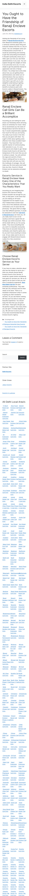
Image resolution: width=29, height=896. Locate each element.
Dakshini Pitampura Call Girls (5, 773)
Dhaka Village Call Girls (22, 818)
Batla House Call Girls (22, 600)
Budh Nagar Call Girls (22, 675)
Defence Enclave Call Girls (22, 791)
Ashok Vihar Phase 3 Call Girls (14, 506)
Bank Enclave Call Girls (22, 587)
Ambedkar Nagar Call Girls (22, 443)
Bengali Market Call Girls (14, 622)
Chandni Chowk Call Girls (6, 709)
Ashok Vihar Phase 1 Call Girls (22, 499)
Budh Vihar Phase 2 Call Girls (14, 682)
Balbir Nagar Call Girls (13, 580)
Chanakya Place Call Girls (13, 696)
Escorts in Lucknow (8, 393)
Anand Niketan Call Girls (14, 457)
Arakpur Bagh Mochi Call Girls (22, 479)
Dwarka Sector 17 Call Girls (5, 887)
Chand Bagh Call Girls (5, 702)
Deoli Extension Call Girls (22, 805)
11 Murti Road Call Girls (5, 408)
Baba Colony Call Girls (22, 539)
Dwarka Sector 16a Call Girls (13, 880)
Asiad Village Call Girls (6, 519)
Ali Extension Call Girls (5, 437)
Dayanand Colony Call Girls (22, 784)
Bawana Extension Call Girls (13, 607)
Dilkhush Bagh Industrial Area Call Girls (5, 842)
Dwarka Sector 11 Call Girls (5, 866)
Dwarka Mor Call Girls (5, 860)
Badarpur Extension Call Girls (13, 553)
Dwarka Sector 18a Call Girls (22, 887)
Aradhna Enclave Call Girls (14, 479)
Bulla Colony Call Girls (6, 689)
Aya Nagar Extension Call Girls (22, 526)
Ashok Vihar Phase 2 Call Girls (6, 506)
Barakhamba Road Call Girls (23, 593)
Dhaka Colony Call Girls (14, 818)
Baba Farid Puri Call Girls (6, 546)
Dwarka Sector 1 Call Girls (14, 860)
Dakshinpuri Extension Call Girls (23, 773)
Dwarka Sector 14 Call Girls (13, 873)
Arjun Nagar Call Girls (22, 486)
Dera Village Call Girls (14, 811)
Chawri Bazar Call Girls (13, 718)
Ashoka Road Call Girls (13, 513)
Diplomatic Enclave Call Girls (22, 840)
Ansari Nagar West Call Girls (6, 479)
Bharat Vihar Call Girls (5, 655)
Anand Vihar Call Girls (5, 463)
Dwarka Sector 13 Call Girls (5, 873)
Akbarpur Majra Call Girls (5, 430)
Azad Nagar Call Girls (5, 533)
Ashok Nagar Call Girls (5, 499)
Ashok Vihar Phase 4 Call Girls (22, 506)
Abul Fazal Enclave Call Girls (14, 408)
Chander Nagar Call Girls (13, 702)
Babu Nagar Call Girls (22, 546)
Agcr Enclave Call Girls (14, 423)
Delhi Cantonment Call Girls (23, 798)
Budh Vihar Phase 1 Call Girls (6, 682)
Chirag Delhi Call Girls (5, 735)
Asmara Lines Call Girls (13, 519)
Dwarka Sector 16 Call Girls (5, 880)
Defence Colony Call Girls (14, 791)
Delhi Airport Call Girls (14, 798)
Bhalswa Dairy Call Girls (5, 646)
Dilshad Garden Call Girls (14, 840)
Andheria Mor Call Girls (22, 463)
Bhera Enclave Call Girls (22, 655)
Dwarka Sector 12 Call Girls (13, 866)
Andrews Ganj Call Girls (5, 470)
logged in (14, 342)
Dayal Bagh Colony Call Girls (14, 784)
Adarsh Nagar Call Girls (22, 408)
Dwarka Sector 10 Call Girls (22, 860)
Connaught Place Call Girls (6, 757)
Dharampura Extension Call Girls (23, 825)
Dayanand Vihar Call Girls (5, 791)
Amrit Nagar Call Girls (5, 450)
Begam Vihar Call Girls (13, 615)
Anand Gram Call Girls (22, 450)
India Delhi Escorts (11, 4)
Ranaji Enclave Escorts (16, 40)
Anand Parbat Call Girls (22, 457)
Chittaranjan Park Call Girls (14, 742)
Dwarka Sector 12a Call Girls (22, 866)
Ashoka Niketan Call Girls (6, 513)
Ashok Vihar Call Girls (13, 499)
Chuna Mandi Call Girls (5, 749)
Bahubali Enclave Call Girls (14, 568)
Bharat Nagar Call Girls (22, 646)
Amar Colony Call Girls (14, 443)
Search (4, 354)
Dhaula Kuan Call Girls (5, 831)
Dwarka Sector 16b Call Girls (22, 880)
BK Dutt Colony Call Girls (22, 669)
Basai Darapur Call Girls (6, 600)
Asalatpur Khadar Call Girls (14, 492)
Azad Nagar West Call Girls (22, 533)
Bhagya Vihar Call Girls (22, 629)
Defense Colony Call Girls (6, 798)
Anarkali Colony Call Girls (14, 463)
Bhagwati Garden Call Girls (6, 629)
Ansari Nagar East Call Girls (22, 470)
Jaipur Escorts (7, 385)
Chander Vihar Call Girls (22, 702)
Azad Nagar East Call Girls (14, 533)
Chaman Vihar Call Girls (5, 696)
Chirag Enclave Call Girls (14, 735)
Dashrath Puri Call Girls (5, 784)
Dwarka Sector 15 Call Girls (22, 873)
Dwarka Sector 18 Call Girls (13, 887)
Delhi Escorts (6, 371)
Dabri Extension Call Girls (13, 764)
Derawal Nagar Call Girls (22, 811)
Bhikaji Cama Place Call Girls (6, 662)
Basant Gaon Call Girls (13, 600)
